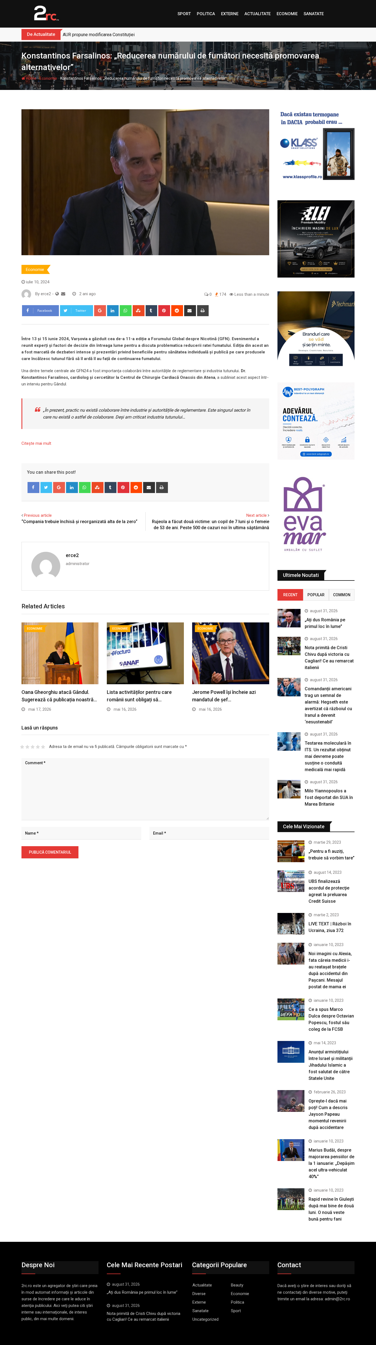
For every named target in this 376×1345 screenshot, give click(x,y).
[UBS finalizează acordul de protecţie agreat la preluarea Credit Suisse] (290, 881)
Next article (256, 515)
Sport (184, 13)
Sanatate (314, 13)
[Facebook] (33, 487)
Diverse (199, 1293)
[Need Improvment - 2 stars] (27, 747)
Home (30, 78)
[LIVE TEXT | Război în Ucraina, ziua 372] (290, 923)
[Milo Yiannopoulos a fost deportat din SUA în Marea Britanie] (289, 789)
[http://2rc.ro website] (57, 293)
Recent (290, 595)
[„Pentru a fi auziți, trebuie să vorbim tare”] (290, 851)
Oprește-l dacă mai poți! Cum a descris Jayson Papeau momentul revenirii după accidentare (328, 1114)
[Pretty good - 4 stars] (37, 747)
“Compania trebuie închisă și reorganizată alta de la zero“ (79, 521)
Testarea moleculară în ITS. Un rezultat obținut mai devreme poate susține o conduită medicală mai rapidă (328, 756)
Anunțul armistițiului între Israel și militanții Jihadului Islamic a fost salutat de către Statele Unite (331, 1065)
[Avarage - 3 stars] (32, 747)
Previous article (38, 515)
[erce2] (63, 293)
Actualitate (257, 13)
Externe (229, 13)
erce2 (72, 555)
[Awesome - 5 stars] (43, 747)
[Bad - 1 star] (22, 747)
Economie (287, 13)
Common (341, 595)
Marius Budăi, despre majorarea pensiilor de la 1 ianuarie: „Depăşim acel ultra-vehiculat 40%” (332, 1163)
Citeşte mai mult (36, 443)
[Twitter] (46, 487)
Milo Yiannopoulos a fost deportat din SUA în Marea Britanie (329, 797)
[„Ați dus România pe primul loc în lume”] (289, 618)
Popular (316, 595)
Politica (206, 13)
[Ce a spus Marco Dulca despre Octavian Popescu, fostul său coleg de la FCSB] (290, 1009)
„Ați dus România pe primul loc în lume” (142, 1292)
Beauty (237, 1285)
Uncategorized (205, 1319)
